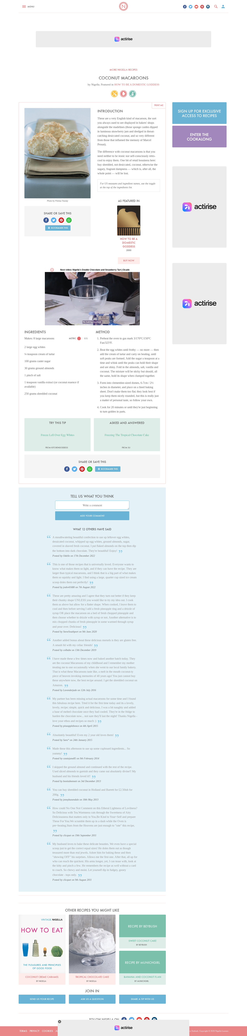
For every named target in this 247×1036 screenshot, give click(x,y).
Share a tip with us (142, 999)
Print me (158, 105)
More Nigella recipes (123, 69)
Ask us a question (92, 999)
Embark (195, 1031)
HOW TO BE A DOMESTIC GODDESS (136, 84)
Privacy (34, 1031)
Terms (23, 1031)
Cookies (47, 1031)
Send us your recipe (42, 999)
